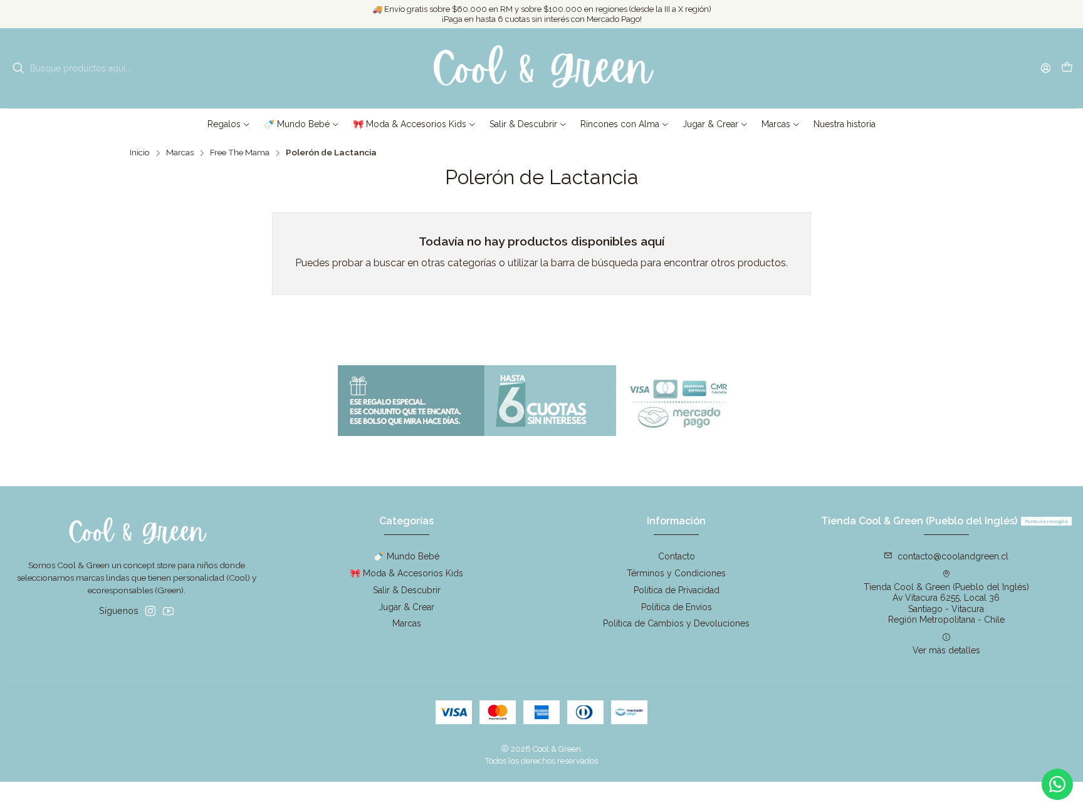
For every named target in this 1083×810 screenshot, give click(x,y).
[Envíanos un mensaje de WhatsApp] (1057, 784)
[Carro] (1067, 69)
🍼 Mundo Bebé (406, 556)
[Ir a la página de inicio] (541, 68)
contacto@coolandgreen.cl (952, 556)
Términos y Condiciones (676, 573)
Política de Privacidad (676, 590)
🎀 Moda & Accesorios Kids (406, 573)
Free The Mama (239, 152)
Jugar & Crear (406, 607)
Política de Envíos (676, 607)
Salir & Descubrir (407, 590)
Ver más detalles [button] (946, 650)
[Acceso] (1045, 68)
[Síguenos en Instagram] (150, 611)
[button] (229, 124)
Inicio (140, 152)
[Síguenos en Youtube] (168, 611)
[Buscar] (18, 68)
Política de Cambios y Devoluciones (676, 623)
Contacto (676, 556)
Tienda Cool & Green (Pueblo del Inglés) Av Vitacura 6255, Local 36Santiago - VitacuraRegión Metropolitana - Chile (946, 603)
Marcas (180, 152)
